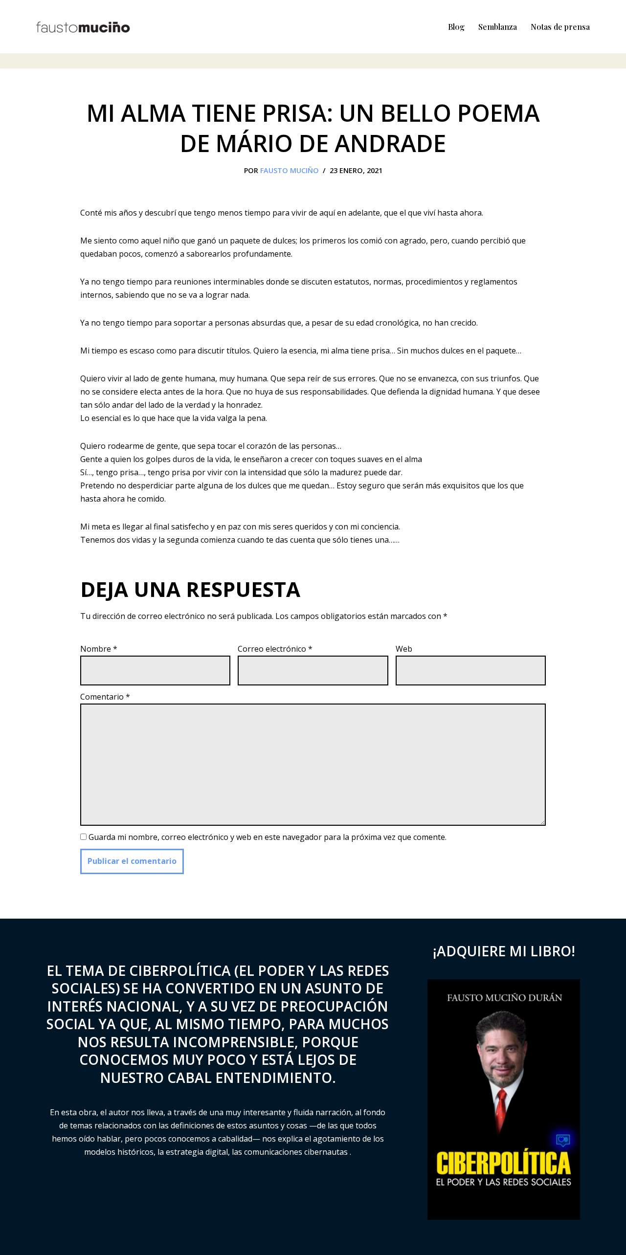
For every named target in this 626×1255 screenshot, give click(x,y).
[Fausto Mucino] (83, 27)
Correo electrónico (275, 648)
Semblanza (497, 27)
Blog (456, 27)
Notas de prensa (560, 27)
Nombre (98, 648)
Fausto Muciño (289, 170)
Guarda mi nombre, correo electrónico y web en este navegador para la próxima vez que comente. (268, 837)
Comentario (105, 696)
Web (404, 648)
